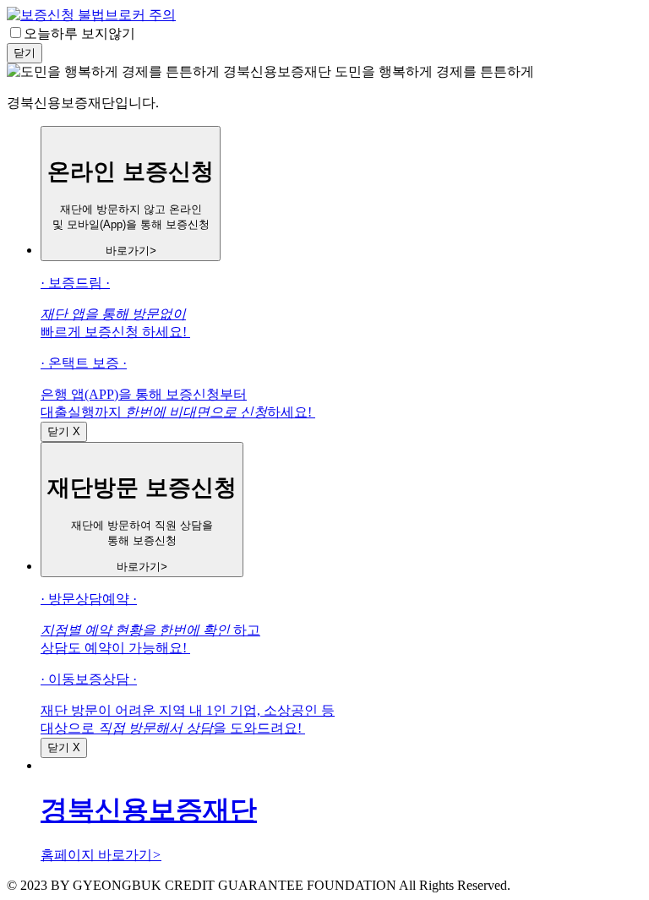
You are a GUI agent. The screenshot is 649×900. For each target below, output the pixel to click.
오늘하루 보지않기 (79, 33)
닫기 (24, 52)
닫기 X (63, 431)
